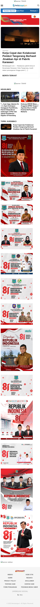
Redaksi (29, 578)
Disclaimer (29, 581)
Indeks (10, 574)
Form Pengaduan (10, 587)
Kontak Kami (29, 584)
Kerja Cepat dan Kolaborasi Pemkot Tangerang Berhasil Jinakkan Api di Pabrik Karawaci (19, 57)
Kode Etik (29, 574)
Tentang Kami (10, 584)
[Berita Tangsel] (20, 5)
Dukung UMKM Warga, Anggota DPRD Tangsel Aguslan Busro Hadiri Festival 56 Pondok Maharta (29, 108)
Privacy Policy (10, 581)
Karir (10, 578)
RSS (21, 595)
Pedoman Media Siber (29, 587)
